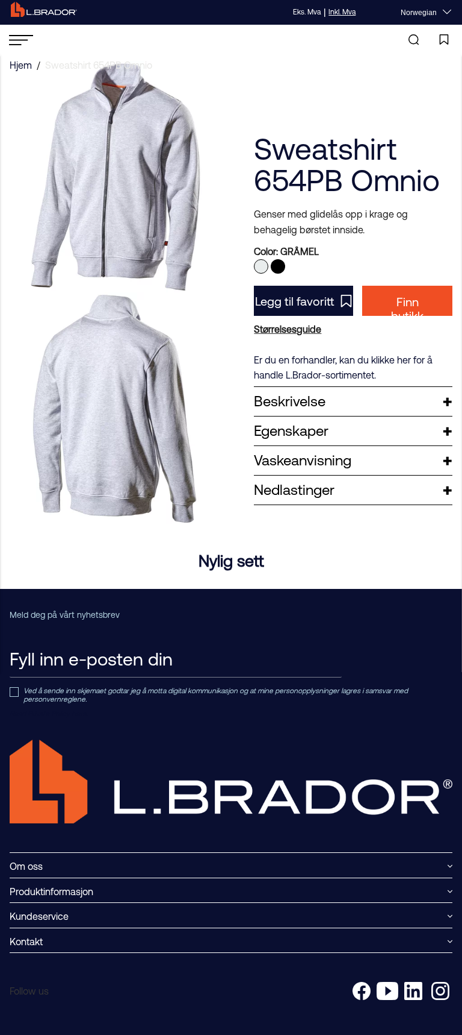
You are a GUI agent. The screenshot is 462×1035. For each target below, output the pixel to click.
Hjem (21, 65)
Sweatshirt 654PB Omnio (98, 65)
